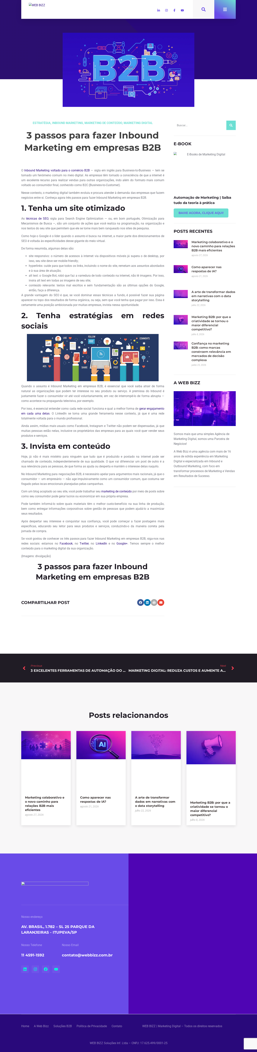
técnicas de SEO (37, 218)
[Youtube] (182, 10)
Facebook (66, 543)
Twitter (84, 543)
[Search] (231, 125)
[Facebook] (45, 969)
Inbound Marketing (67, 123)
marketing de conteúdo (116, 491)
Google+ (122, 543)
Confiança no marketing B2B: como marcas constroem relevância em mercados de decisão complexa (211, 352)
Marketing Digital (138, 123)
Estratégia (42, 123)
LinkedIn (101, 543)
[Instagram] (166, 10)
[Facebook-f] (174, 10)
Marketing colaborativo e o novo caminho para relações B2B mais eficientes (213, 246)
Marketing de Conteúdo (103, 123)
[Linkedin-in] (159, 10)
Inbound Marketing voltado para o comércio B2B (57, 170)
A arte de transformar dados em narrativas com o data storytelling (213, 296)
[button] (140, 602)
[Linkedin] (25, 969)
